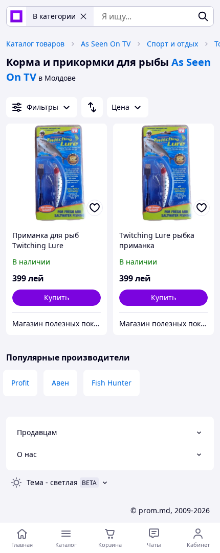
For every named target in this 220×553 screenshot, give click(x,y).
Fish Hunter (111, 383)
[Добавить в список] (94, 208)
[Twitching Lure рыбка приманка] (163, 174)
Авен (60, 383)
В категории (54, 16)
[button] (56, 298)
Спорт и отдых (172, 44)
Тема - (52, 482)
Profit (20, 383)
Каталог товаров (35, 44)
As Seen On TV (105, 44)
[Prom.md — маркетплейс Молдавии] (16, 16)
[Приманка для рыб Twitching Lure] (56, 174)
